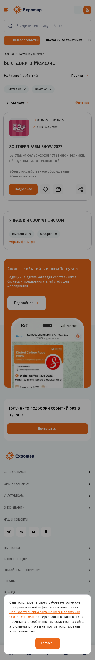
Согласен (47, 643)
